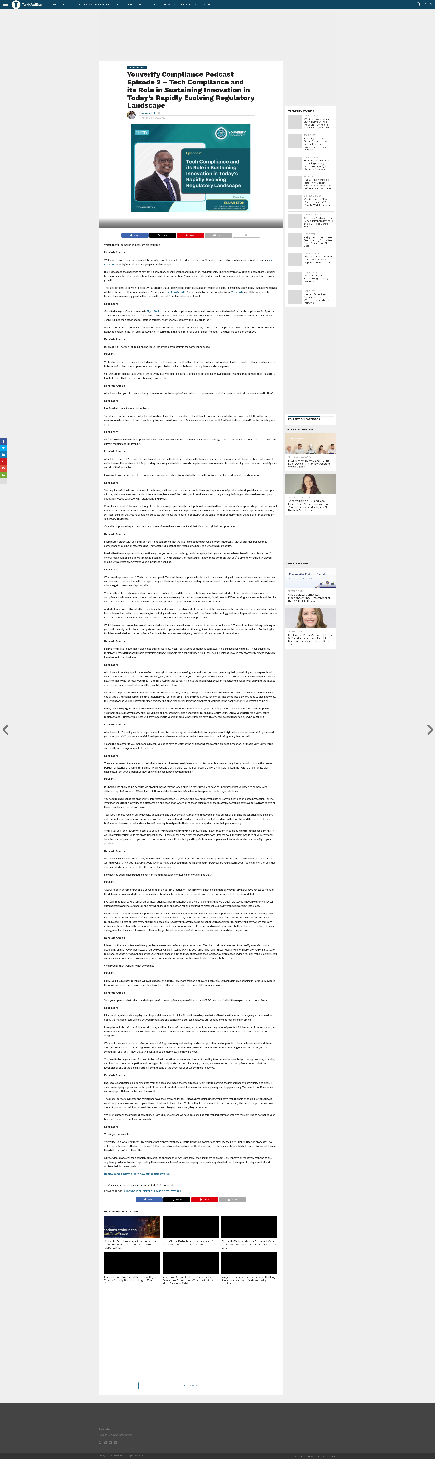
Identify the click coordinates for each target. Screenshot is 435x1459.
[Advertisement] (217, 35)
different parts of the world (162, 1191)
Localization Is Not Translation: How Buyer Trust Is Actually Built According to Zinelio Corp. (130, 1280)
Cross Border (133, 1191)
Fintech (66, 4)
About (298, 1456)
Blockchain (102, 4)
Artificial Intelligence (129, 4)
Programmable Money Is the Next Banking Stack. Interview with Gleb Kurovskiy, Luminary (248, 1280)
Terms (333, 1456)
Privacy (322, 1456)
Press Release (190, 4)
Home (53, 4)
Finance (153, 4)
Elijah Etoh (153, 311)
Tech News (83, 4)
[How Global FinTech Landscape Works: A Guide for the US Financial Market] (191, 1233)
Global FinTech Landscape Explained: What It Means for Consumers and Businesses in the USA (249, 1244)
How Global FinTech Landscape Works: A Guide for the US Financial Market (188, 1243)
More (207, 4)
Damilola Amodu (174, 291)
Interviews (169, 4)
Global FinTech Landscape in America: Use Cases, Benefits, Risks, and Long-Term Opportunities (130, 1244)
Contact (310, 1456)
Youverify (237, 291)
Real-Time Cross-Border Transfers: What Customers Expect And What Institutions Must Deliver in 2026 (188, 1280)
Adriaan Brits (149, 113)
